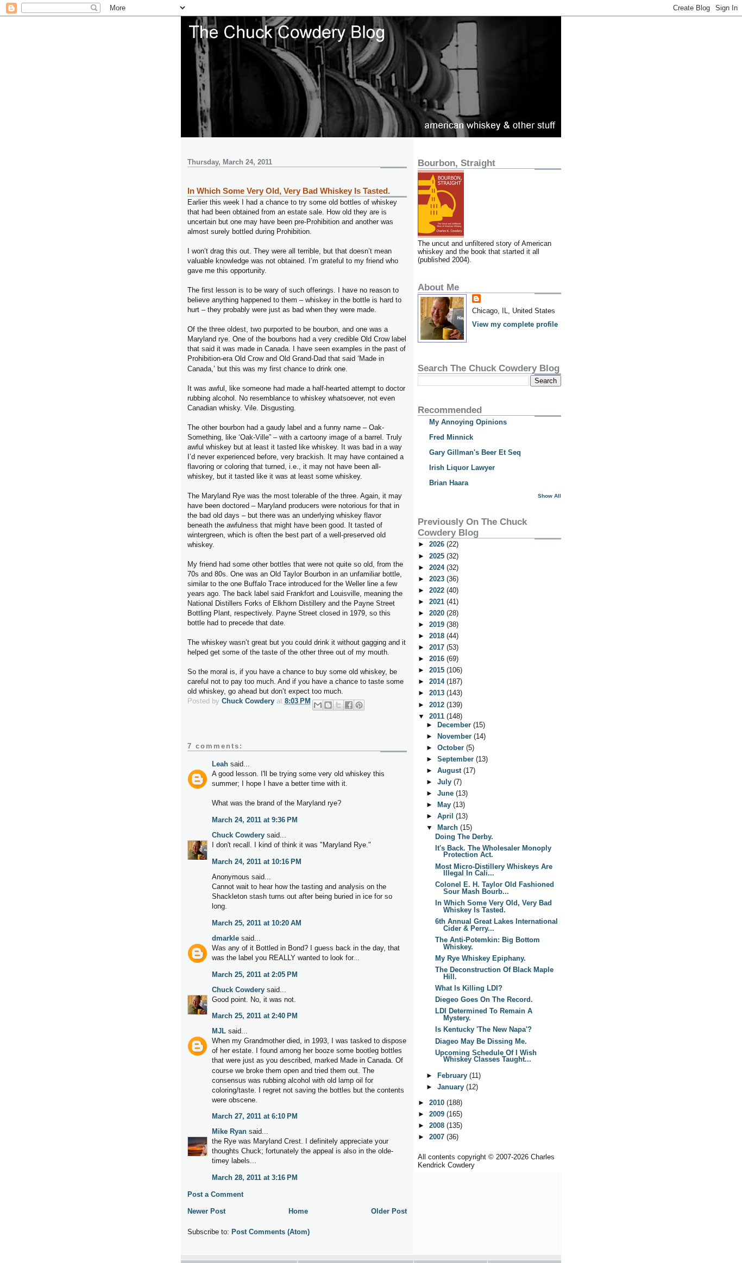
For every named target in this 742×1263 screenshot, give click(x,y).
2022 (438, 590)
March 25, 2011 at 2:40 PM (255, 1016)
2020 (438, 613)
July (445, 782)
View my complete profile (515, 324)
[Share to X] (338, 705)
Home (298, 1211)
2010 (438, 1103)
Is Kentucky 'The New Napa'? (483, 1029)
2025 (438, 556)
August (450, 770)
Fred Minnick (451, 437)
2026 (438, 544)
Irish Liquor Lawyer (462, 468)
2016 (438, 659)
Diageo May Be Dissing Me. (481, 1041)
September (456, 759)
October (451, 748)
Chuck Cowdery (238, 835)
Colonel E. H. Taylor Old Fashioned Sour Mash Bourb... (494, 888)
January (451, 1087)
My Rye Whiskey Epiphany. (480, 958)
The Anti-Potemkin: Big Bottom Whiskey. (487, 943)
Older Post (389, 1211)
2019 (438, 624)
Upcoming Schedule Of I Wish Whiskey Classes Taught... (486, 1056)
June (446, 793)
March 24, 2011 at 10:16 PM (256, 862)
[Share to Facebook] (348, 705)
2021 (438, 602)
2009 (438, 1114)
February (453, 1075)
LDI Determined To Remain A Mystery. (483, 1014)
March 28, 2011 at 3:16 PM (255, 1177)
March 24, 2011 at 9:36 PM (255, 820)
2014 (438, 681)
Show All (549, 496)
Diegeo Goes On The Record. (484, 999)
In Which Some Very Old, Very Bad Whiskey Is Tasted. (493, 906)
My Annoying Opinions (468, 422)
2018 (438, 636)
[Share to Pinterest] (359, 705)
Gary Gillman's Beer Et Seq (475, 452)
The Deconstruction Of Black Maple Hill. (494, 973)
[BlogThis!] (328, 705)
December (455, 725)
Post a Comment (215, 1194)
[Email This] (317, 705)
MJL (219, 1031)
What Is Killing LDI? (468, 988)
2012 (438, 705)
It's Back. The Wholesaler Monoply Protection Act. (493, 851)
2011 (438, 716)
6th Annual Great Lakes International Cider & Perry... (496, 924)
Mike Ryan (229, 1131)
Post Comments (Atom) (270, 1232)
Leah (220, 764)
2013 (438, 693)
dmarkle (225, 938)
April (446, 816)
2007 (438, 1137)
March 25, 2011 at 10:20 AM (256, 923)
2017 (438, 647)
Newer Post (206, 1211)
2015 (438, 670)
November (455, 736)
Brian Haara (448, 483)
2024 (438, 567)
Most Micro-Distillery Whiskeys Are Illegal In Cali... (493, 870)
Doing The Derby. (464, 837)
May (445, 805)
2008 (438, 1125)
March (448, 827)
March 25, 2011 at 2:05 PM (255, 974)
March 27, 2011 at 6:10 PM (255, 1116)
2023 (438, 579)
